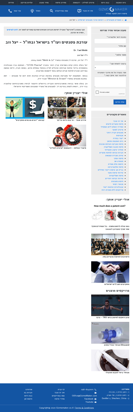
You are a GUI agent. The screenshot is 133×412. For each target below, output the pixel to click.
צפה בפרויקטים (61, 10)
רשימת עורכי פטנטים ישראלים (91, 19)
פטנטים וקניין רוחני (115, 132)
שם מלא (122, 46)
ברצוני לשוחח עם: (118, 63)
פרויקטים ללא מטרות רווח (112, 189)
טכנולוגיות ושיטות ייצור (113, 187)
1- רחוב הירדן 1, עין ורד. (118, 392)
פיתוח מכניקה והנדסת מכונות (111, 144)
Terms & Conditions (84, 407)
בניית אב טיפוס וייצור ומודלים (110, 169)
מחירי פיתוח (60, 398)
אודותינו (28, 389)
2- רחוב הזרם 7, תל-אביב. (117, 395)
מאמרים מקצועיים (114, 19)
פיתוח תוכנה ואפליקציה (113, 146)
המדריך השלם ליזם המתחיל (112, 126)
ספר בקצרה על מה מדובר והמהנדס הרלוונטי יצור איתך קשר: (112, 74)
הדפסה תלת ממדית (115, 164)
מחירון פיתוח (60, 2)
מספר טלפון (120, 54)
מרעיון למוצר (117, 129)
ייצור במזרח (118, 138)
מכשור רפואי (118, 184)
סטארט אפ (118, 161)
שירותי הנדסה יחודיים (114, 178)
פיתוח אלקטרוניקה (115, 167)
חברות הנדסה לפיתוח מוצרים (111, 152)
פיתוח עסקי (118, 158)
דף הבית (61, 389)
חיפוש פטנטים (117, 181)
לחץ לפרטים (12, 29)
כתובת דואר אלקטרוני (116, 37)
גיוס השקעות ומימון (115, 141)
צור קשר (17, 10)
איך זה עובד (87, 10)
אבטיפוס (119, 135)
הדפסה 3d (28, 398)
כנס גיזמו (105, 2)
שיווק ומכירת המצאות (114, 155)
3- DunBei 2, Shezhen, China (115, 398)
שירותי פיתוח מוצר (115, 172)
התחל (37, 10)
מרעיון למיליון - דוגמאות (83, 2)
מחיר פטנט (44, 2)
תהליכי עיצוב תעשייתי (114, 149)
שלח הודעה (119, 102)
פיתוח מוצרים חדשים (114, 124)
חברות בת (28, 392)
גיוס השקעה (121, 2)
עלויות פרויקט (26, 2)
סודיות (11, 2)
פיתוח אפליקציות (116, 175)
